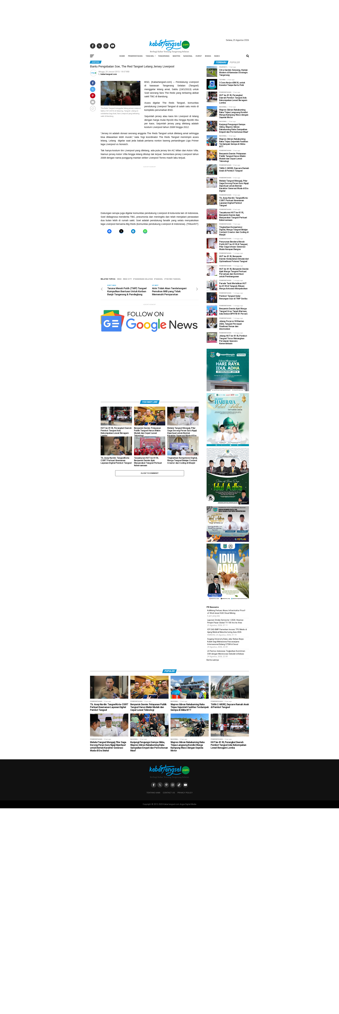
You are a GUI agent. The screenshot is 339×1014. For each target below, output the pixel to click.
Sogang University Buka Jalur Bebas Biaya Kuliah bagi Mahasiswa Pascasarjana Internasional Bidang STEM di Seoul (225, 641)
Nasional (188, 56)
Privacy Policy (185, 793)
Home (122, 56)
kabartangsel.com (109, 74)
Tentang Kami (153, 793)
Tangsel (150, 56)
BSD (120, 279)
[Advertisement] (169, 18)
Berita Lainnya (213, 660)
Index (217, 56)
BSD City (128, 279)
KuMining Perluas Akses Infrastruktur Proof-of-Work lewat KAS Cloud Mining (226, 611)
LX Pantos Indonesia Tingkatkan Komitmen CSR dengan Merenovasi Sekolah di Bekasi (226, 652)
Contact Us (169, 793)
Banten (176, 56)
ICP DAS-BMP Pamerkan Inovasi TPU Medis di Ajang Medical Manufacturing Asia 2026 (227, 630)
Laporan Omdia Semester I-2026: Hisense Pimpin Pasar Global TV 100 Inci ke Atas (225, 621)
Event (199, 56)
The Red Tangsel (173, 279)
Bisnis (208, 56)
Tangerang (164, 56)
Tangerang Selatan (143, 279)
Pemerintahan (135, 56)
